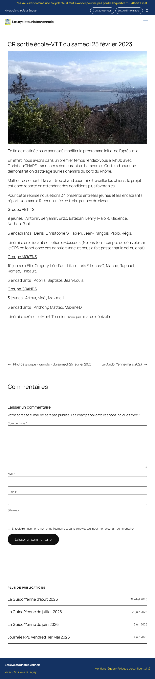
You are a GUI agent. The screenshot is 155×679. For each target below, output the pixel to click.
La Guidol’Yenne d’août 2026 (33, 599)
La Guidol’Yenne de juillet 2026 (35, 612)
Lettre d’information (129, 10)
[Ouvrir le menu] (145, 22)
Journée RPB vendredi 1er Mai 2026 (39, 637)
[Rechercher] (147, 11)
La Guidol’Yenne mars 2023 (122, 364)
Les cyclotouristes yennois (32, 21)
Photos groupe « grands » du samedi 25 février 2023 (52, 364)
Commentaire (17, 423)
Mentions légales (105, 668)
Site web (13, 510)
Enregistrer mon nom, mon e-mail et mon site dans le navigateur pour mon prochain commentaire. (73, 528)
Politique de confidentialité (133, 668)
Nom (11, 473)
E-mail (12, 492)
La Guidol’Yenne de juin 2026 (33, 624)
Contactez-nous (102, 10)
